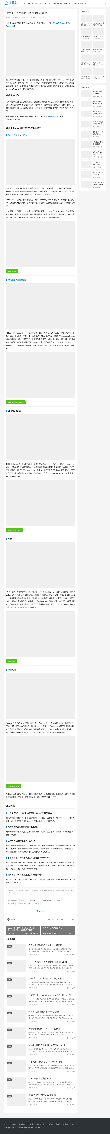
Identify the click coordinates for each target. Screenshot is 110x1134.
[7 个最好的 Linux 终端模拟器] (86, 142)
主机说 (8, 17)
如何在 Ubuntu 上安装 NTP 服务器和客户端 (98, 24)
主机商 (74, 3)
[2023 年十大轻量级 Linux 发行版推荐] (16, 983)
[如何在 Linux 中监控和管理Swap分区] (86, 112)
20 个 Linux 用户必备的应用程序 (98, 183)
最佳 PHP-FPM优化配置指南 (42, 1095)
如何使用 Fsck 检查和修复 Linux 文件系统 (86, 24)
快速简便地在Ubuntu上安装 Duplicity (97, 103)
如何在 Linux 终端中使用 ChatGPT (45, 1011)
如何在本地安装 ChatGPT (98, 92)
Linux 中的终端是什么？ (39, 1078)
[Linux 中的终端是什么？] (16, 1083)
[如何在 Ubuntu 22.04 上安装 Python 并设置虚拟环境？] (86, 152)
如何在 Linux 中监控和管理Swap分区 (98, 114)
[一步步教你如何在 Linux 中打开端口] (16, 1033)
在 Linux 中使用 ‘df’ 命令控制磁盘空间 (86, 37)
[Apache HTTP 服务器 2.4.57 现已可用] (16, 1050)
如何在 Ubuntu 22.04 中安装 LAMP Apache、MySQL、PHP (86, 77)
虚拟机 (41, 23)
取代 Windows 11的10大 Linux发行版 (98, 64)
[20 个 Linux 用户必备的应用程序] (86, 182)
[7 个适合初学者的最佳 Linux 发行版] (16, 950)
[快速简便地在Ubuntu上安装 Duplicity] (86, 102)
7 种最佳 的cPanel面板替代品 (98, 164)
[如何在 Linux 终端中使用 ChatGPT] (16, 1016)
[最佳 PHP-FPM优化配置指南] (16, 1100)
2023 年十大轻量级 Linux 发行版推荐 (46, 978)
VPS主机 (47, 3)
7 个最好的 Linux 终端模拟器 (98, 143)
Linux (86, 3)
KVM (68, 23)
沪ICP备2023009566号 (35, 1127)
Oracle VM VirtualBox (17, 135)
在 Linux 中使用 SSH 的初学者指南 (45, 1061)
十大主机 (67, 3)
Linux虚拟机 (32, 900)
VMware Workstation (17, 279)
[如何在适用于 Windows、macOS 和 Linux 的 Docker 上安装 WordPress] (16, 1000)
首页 (24, 3)
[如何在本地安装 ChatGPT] (86, 92)
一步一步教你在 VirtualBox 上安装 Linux (47, 961)
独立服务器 (57, 3)
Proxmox (9, 26)
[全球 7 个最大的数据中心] (86, 172)
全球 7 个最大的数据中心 (98, 173)
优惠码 (80, 3)
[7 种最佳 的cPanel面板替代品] (86, 162)
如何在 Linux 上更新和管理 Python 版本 (98, 37)
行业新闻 (30, 3)
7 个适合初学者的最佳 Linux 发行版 (45, 945)
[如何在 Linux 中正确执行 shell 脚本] (86, 132)
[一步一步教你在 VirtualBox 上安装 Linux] (16, 966)
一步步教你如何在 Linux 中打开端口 (45, 1028)
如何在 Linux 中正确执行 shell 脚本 (86, 64)
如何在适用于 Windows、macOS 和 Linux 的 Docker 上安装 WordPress (49, 995)
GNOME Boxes (59, 23)
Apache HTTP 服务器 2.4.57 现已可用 (46, 1045)
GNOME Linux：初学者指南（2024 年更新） (98, 50)
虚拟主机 (38, 3)
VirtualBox (52, 116)
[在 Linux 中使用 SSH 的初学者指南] (16, 1066)
